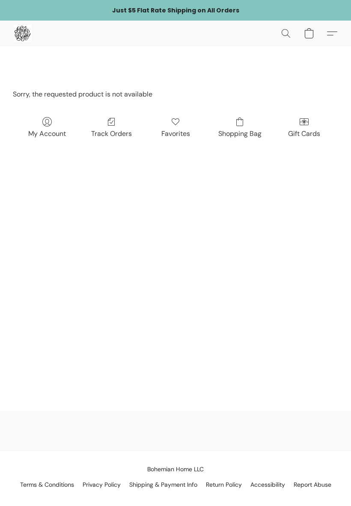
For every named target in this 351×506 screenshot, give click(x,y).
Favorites (175, 133)
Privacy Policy (102, 484)
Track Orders (111, 133)
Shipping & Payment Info (163, 484)
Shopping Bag (240, 133)
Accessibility (267, 484)
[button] (22, 33)
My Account (47, 133)
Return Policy (224, 484)
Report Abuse (312, 484)
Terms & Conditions (47, 484)
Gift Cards (304, 133)
